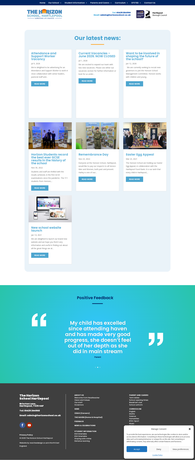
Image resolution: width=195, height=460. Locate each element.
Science (132, 416)
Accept (137, 449)
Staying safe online (82, 438)
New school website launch (46, 229)
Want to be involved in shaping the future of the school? (143, 56)
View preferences (181, 449)
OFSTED (135, 3)
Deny (158, 449)
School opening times (138, 400)
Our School (53, 3)
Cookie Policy (157, 455)
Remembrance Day (93, 154)
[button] (189, 429)
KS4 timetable (80, 436)
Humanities (134, 418)
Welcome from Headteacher (86, 397)
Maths (132, 414)
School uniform (136, 405)
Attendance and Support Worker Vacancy (43, 56)
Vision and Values (82, 400)
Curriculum (120, 3)
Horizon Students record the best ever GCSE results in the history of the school (49, 158)
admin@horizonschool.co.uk (115, 15)
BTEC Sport (134, 421)
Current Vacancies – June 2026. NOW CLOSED (97, 54)
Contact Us (149, 3)
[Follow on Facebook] (22, 425)
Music (131, 423)
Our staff (78, 402)
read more (39, 84)
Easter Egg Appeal (140, 154)
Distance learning (82, 441)
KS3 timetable (80, 434)
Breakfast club (135, 402)
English (132, 411)
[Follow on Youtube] (29, 425)
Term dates (134, 397)
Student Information (75, 3)
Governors (79, 405)
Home (42, 3)
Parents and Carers (99, 3)
